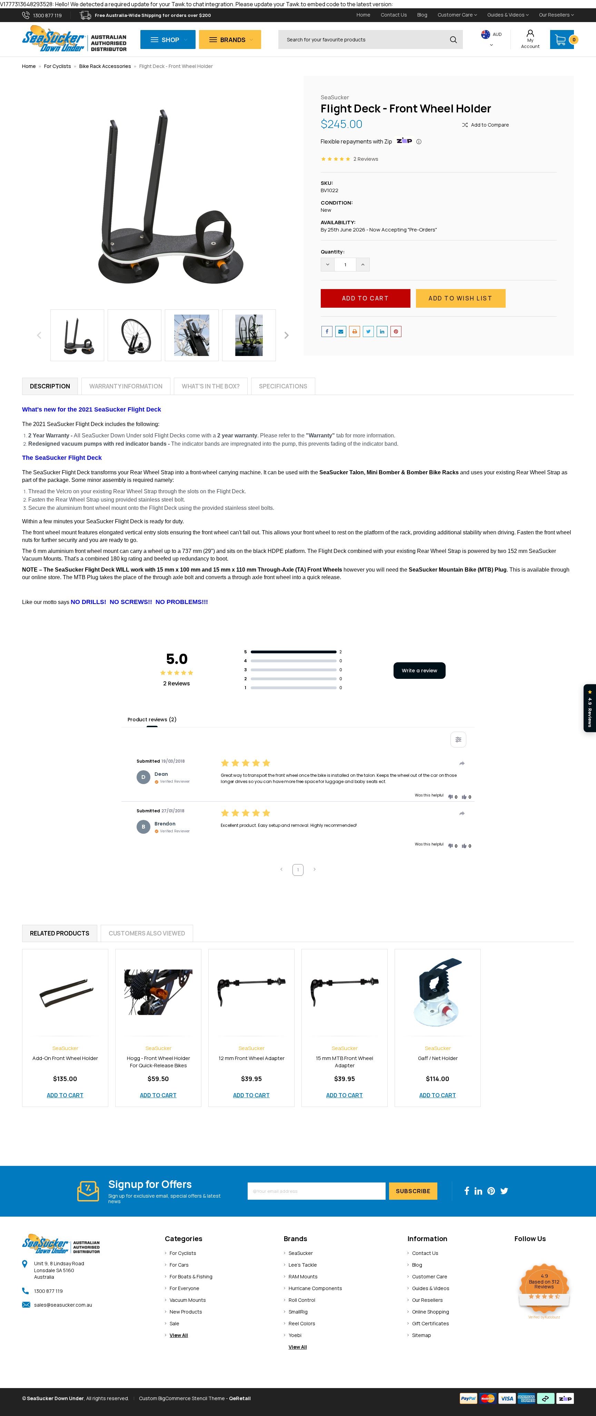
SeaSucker (301, 1253)
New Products (186, 1311)
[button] (452, 797)
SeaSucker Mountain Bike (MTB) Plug (458, 570)
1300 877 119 (48, 1291)
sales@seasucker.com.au (63, 1304)
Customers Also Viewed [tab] (147, 933)
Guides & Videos (506, 14)
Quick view (65, 984)
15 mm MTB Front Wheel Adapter (344, 1061)
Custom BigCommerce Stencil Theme (182, 1398)
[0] (560, 40)
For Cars (179, 1264)
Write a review (419, 670)
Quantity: (333, 251)
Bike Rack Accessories (105, 66)
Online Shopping (430, 1311)
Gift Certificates (430, 1323)
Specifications (283, 386)
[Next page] (314, 870)
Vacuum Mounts (188, 1300)
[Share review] (462, 763)
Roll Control (302, 1300)
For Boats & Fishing (191, 1276)
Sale (174, 1323)
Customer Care (456, 14)
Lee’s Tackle (303, 1264)
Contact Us (394, 14)
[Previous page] (281, 870)
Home (363, 14)
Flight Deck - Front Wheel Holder (176, 66)
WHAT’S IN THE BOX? (211, 386)
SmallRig (298, 1311)
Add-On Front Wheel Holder (65, 1058)
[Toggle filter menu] (458, 739)
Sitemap (421, 1335)
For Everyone (184, 1288)
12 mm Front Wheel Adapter (252, 1058)
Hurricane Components (315, 1288)
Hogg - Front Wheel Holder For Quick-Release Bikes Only (158, 1065)
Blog (422, 14)
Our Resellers (555, 14)
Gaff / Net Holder (438, 1058)
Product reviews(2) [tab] (152, 719)
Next (286, 335)
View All (179, 1335)
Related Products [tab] (59, 933)
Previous (39, 335)
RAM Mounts (303, 1276)
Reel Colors (302, 1323)
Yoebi (295, 1335)
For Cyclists (57, 66)
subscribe (413, 1191)
